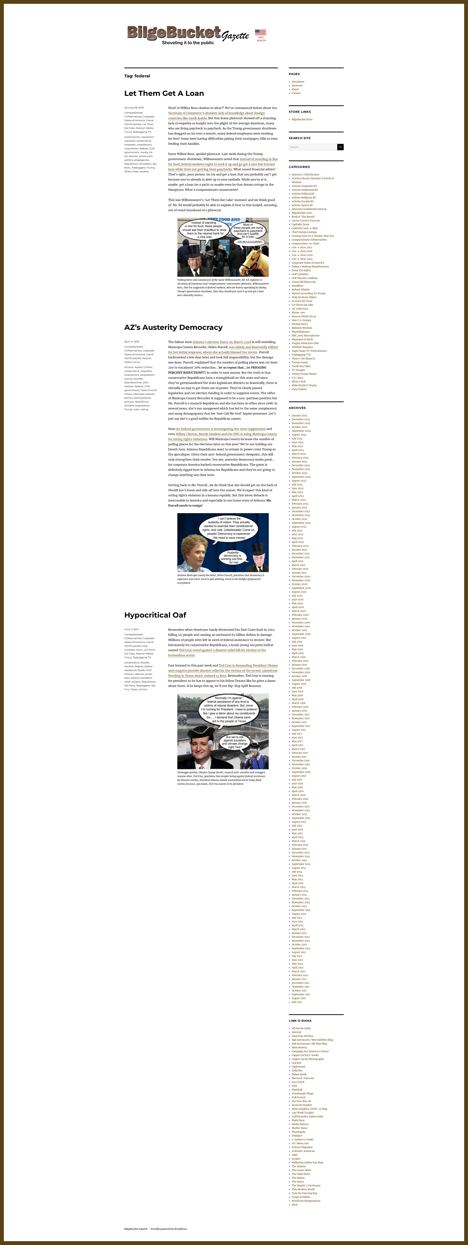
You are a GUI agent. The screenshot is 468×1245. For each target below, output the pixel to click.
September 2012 (301, 948)
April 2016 (298, 791)
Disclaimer (298, 81)
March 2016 (299, 795)
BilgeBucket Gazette (136, 1229)
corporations (144, 144)
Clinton (148, 367)
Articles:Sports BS (302, 205)
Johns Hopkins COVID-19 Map (309, 1108)
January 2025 (299, 415)
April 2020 (298, 607)
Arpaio (138, 367)
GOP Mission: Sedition (305, 278)
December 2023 (301, 465)
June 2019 (297, 645)
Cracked (296, 1062)
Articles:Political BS (303, 193)
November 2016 (301, 764)
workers (144, 171)
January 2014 (299, 894)
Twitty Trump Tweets (304, 374)
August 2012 (299, 952)
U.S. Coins (297, 377)
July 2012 (297, 956)
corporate (130, 144)
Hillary (128, 393)
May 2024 (297, 446)
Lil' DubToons (300, 308)
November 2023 (301, 469)
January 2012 (299, 979)
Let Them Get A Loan (164, 93)
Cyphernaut (298, 1066)
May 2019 (297, 649)
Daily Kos (297, 1070)
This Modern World (303, 1189)
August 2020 (299, 591)
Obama (139, 674)
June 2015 (297, 829)
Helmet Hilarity (301, 289)
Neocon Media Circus (304, 316)
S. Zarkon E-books (303, 1139)
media (144, 152)
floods (141, 670)
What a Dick (299, 381)
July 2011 (297, 1002)
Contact (296, 93)
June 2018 (297, 691)
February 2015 (300, 844)
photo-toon (146, 156)
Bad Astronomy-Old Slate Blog (309, 1043)
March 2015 (298, 841)
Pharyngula (298, 1131)
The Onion (298, 1181)
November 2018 (301, 672)
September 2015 (301, 818)
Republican (131, 163)
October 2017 (299, 722)
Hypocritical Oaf (155, 614)
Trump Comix (300, 362)
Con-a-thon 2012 (302, 247)
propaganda (141, 159)
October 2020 (299, 584)
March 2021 (298, 565)
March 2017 (298, 749)
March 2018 (298, 703)
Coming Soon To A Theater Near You (313, 235)
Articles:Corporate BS (304, 186)
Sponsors (297, 85)
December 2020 (301, 576)
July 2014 (297, 871)
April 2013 (297, 925)
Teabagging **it (142, 131)
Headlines (297, 285)
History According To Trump (308, 293)
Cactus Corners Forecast (306, 220)
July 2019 (297, 641)
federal (144, 148)
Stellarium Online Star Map (307, 1162)
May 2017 (297, 741)
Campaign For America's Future (310, 1051)
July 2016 (297, 779)
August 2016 (299, 775)
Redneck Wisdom (302, 328)
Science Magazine (302, 1147)
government (131, 152)
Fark (294, 1085)
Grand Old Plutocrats (304, 282)
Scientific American (303, 1151)
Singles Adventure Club (305, 343)
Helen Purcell (148, 390)
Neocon (133, 156)
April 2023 (298, 496)
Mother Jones (300, 1128)
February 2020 (300, 614)
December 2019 (301, 622)
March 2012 (298, 971)
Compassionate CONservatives (309, 239)
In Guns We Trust (302, 301)
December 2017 (301, 714)
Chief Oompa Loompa (304, 232)
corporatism (131, 148)
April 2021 (297, 561)
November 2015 (301, 810)
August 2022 (299, 526)
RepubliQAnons (301, 331)
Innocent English (302, 1105)
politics (128, 159)
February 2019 (300, 660)
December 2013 (301, 898)
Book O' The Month (303, 216)
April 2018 (297, 699)
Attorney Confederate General (309, 209)
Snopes (296, 1158)
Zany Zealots (299, 389)
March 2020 (299, 611)
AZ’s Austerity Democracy (173, 327)
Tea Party (129, 685)
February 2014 (300, 890)
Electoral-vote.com (303, 1078)
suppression (142, 405)
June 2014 (297, 875)
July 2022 (297, 530)
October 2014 (299, 860)
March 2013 (298, 929)
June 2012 (297, 959)
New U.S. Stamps (301, 320)
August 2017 (299, 729)
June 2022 (297, 534)
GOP (151, 148)
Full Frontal (298, 1097)
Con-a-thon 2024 (302, 259)
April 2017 (297, 745)
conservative (143, 140)
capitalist (129, 140)
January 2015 (299, 848)
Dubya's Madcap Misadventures (310, 266)
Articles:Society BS (303, 201)
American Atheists (302, 1036)
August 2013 (299, 913)
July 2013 (297, 917)
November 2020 (301, 580)
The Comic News (301, 1170)
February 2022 (300, 545)
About (295, 89)
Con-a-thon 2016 (302, 251)
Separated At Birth (302, 339)
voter (136, 409)
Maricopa (138, 393)
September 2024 (301, 430)
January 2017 (299, 756)
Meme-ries (298, 312)
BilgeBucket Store (302, 119)
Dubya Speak (299, 1074)
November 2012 (301, 940)
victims (142, 689)
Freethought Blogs (303, 1093)
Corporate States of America (308, 262)
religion (136, 681)
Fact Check (298, 1082)
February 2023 (300, 503)
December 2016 (301, 760)
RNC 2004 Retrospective (306, 335)
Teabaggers (139, 167)
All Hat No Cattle (301, 1028)
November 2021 (301, 557)
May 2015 (297, 833)
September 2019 (301, 634)
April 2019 (298, 653)
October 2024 (299, 427)
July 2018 (297, 687)
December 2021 (301, 553)
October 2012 (299, 944)
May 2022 (297, 538)
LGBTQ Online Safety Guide (307, 1116)
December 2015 (301, 806)
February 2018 (300, 706)
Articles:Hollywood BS (305, 189)
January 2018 (299, 710)
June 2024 (297, 442)
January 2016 (299, 802)
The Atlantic (299, 1166)
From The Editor (301, 270)
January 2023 (299, 507)
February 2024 (300, 457)
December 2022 (301, 511)
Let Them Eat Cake (302, 305)
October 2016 (299, 768)
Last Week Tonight (303, 1112)
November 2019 (301, 626)
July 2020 (297, 595)
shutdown (145, 163)
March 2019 (299, 657)
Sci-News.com (300, 1143)
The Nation (298, 1177)
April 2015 (297, 837)
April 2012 (297, 967)
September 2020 (301, 588)
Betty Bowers (299, 1047)
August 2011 (299, 998)
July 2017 (297, 733)
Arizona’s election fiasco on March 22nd (222, 342)
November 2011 (301, 986)
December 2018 (301, 668)
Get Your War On (301, 1101)
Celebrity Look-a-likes (305, 228)
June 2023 (297, 488)
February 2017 (300, 752)
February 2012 (300, 975)
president (146, 677)
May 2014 (297, 879)
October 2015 (299, 814)
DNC (145, 382)
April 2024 (298, 450)
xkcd (294, 1204)
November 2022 (301, 515)
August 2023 (299, 480)
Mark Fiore (298, 1120)
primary (129, 401)
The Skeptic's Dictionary (306, 1185)
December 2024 (301, 419)
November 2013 (301, 902)
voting (144, 409)
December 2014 (301, 852)
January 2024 (299, 461)
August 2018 (299, 683)
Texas (134, 689)
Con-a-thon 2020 (302, 255)
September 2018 (301, 680)
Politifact (297, 1135)
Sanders (129, 405)
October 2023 (299, 473)
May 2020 (297, 603)
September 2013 (301, 910)
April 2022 (298, 542)
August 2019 (299, 637)
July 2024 (297, 438)
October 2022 (299, 519)
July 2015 (297, 825)
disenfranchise (133, 382)
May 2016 (297, 787)
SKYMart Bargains (302, 347)
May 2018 (297, 695)
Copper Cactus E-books (305, 1055)
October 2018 (299, 676)
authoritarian (132, 136)
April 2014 (297, 883)
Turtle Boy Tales (301, 366)
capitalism (147, 136)
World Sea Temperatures (306, 1200)
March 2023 (299, 499)
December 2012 (301, 936)
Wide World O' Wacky (304, 385)
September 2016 (301, 772)
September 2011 (301, 994)
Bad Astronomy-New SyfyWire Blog (312, 1039)
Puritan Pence (300, 324)
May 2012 (297, 963)
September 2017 (301, 726)
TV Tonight (298, 370)
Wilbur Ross (131, 171)
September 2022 (301, 522)
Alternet (296, 1032)
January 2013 (299, 933)
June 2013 (297, 921)
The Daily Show (301, 1174)
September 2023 (301, 476)
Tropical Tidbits (301, 1197)
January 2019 (299, 664)
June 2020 (297, 599)
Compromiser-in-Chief (305, 243)
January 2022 (299, 549)
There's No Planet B (303, 358)
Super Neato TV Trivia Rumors (309, 351)
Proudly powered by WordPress (169, 1229)
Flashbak (297, 1089)
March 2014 (298, 887)
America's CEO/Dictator (305, 174)
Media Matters (300, 1124)
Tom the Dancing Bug (304, 1193)
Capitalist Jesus (300, 224)
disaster (145, 662)
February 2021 (300, 568)
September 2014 (301, 864)
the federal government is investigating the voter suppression (221, 429)
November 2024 (301, 423)
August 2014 (299, 867)
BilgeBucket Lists (302, 212)
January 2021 (299, 572)
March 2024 (299, 453)
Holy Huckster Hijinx (304, 297)
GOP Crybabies (300, 274)
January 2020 (299, 618)
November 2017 (301, 718)
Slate (294, 1154)
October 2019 (299, 630)
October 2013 (299, 906)
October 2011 (299, 990)
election (129, 386)
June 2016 (297, 783)
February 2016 (300, 798)
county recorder (133, 378)
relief (127, 681)
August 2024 (299, 434)
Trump (151, 167)
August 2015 (299, 821)
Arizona (128, 367)
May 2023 (297, 492)
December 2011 (300, 982)
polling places (142, 397)
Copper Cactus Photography (308, 1059)
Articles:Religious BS (304, 197)
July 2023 (297, 484)
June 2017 (297, 737)
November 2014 (301, 856)
